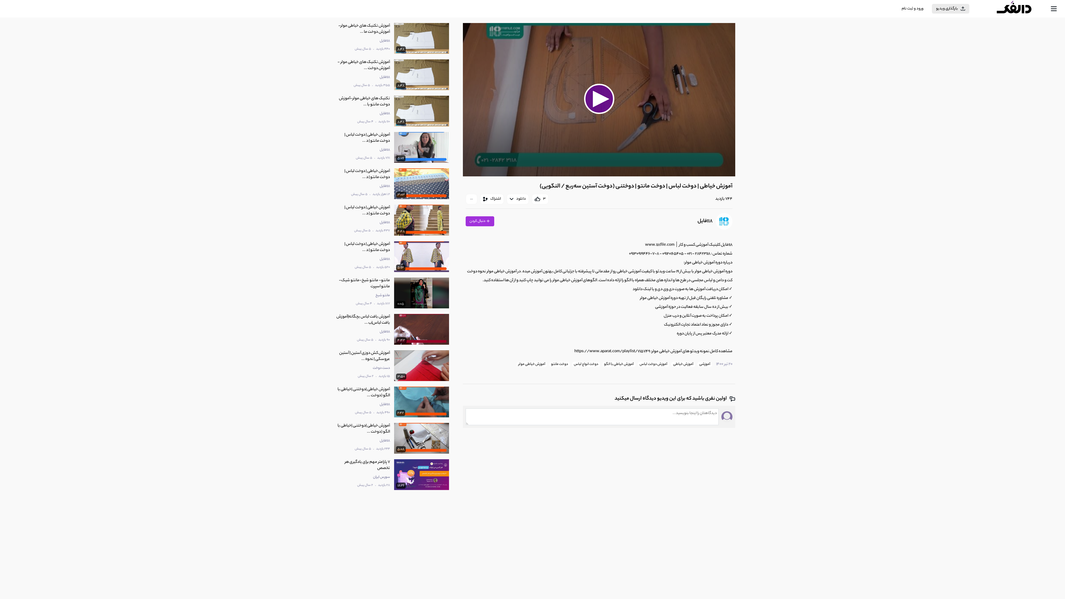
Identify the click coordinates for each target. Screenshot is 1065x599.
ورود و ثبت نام (913, 9)
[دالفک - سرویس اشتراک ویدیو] (1019, 8)
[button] (599, 99)
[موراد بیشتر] (471, 199)
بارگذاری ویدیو (947, 9)
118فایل (705, 221)
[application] (599, 99)
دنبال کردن (478, 221)
